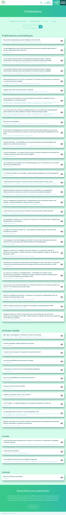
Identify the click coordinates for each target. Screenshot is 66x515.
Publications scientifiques (18, 21)
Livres (46, 21)
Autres (54, 21)
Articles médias (35, 21)
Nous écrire (33, 506)
